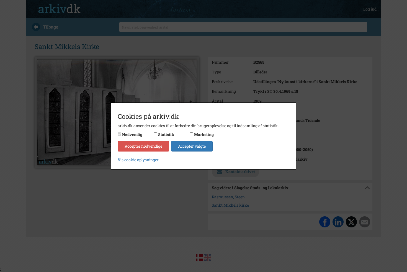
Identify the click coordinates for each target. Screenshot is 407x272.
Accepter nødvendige (143, 146)
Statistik (166, 134)
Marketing (204, 134)
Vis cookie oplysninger (138, 159)
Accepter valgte (192, 146)
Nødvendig (132, 134)
